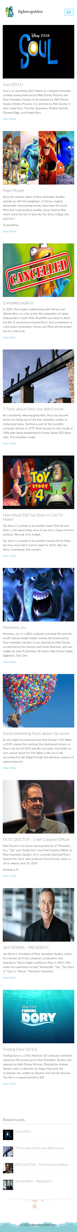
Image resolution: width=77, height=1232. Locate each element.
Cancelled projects (18, 303)
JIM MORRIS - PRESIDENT (26, 948)
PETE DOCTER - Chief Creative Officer (36, 840)
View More (9, 119)
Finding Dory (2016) (20, 1049)
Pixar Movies (13, 191)
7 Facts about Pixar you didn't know (33, 409)
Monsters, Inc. (15, 628)
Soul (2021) (13, 85)
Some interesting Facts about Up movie (36, 734)
